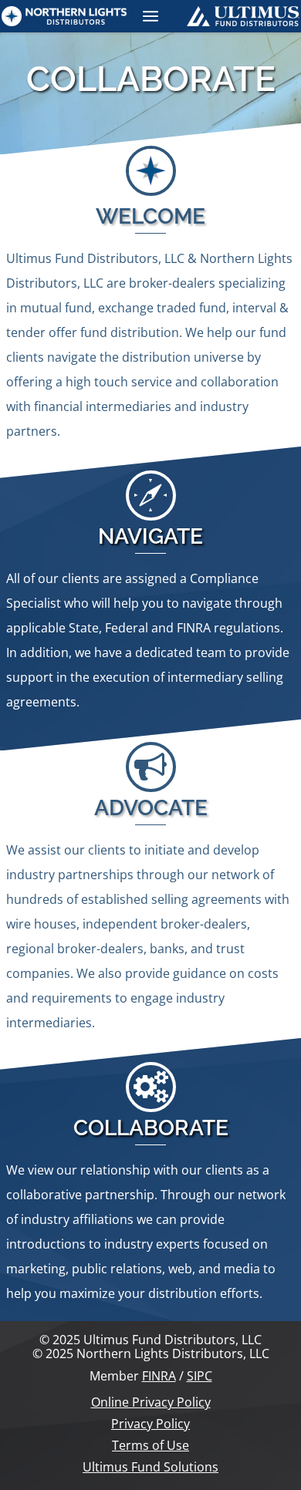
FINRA (159, 1375)
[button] (150, 16)
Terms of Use (150, 1445)
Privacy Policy (150, 1423)
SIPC (199, 1375)
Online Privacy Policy (151, 1402)
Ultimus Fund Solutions (150, 1466)
